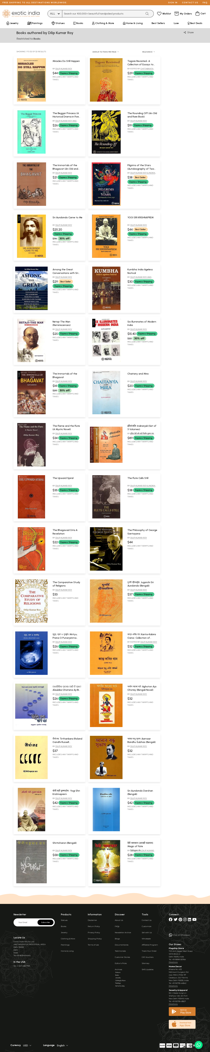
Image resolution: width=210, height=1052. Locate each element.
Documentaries (121, 945)
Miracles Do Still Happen (66, 61)
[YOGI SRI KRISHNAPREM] (106, 257)
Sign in (173, 2)
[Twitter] (175, 920)
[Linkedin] (189, 920)
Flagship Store (176, 948)
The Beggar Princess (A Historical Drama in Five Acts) (66, 117)
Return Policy (94, 926)
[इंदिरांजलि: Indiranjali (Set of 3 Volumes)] (106, 466)
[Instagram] (185, 920)
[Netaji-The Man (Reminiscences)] (31, 361)
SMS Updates (147, 969)
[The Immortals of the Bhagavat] (31, 414)
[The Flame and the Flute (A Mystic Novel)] (31, 466)
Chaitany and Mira (138, 373)
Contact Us (146, 920)
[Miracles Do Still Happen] (31, 101)
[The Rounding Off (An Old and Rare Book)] (106, 153)
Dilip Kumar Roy (63, 68)
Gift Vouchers (147, 957)
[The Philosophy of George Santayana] (106, 570)
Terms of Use (93, 945)
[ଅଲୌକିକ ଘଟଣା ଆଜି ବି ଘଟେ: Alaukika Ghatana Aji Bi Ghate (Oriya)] (31, 726)
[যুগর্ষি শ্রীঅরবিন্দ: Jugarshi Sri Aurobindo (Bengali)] (106, 622)
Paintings (65, 945)
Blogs (117, 938)
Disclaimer (92, 920)
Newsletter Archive (123, 932)
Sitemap (145, 963)
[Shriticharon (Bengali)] (31, 883)
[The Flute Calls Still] (106, 518)
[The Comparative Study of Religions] (31, 622)
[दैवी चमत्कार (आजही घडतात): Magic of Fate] (106, 883)
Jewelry (64, 932)
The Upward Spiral (63, 478)
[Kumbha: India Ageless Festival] (106, 309)
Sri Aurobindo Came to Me (67, 217)
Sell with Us (147, 932)
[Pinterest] (180, 920)
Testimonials (120, 951)
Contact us (190, 2)
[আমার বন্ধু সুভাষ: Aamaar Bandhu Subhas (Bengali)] (106, 778)
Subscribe (45, 922)
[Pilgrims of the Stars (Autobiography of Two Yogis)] (106, 205)
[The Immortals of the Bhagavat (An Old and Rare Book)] (31, 205)
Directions (173, 962)
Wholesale (146, 938)
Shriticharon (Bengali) (65, 842)
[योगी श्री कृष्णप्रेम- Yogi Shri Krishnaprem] (31, 831)
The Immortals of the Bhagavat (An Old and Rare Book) (65, 169)
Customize (146, 926)
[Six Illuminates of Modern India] (106, 361)
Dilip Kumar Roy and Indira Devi (64, 122)
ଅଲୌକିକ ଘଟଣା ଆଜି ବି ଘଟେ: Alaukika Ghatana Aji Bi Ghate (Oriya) (67, 690)
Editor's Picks (121, 963)
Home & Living (67, 951)
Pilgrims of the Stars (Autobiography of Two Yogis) (140, 169)
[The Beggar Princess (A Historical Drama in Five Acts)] (31, 153)
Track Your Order (149, 951)
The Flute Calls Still (137, 478)
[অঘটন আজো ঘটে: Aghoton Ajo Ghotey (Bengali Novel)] (106, 726)
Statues (64, 920)
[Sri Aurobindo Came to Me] (31, 257)
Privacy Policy (94, 932)
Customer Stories (122, 957)
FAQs (117, 926)
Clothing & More (68, 938)
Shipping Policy (95, 938)
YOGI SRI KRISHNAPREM (140, 217)
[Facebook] (170, 920)
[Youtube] (194, 920)
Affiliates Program (150, 945)
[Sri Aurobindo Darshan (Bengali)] (106, 831)
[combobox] (102, 13)
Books (63, 926)
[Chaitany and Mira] (106, 414)
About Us (119, 920)
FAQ (205, 2)
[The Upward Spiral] (31, 518)
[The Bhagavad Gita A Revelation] (31, 570)
